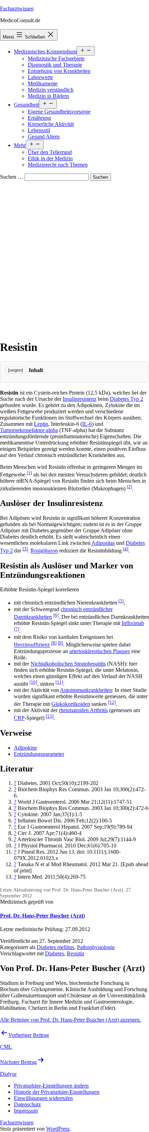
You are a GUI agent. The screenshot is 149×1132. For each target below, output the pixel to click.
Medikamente (43, 83)
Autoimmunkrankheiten (86, 690)
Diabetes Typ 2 (126, 399)
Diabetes (54, 953)
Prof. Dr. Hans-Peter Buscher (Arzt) (42, 916)
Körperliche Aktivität (51, 124)
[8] (53, 642)
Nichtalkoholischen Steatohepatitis (68, 664)
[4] (125, 548)
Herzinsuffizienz (32, 645)
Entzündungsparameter (39, 754)
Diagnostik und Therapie (55, 65)
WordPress (58, 1129)
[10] (33, 682)
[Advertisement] (74, 258)
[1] (29, 472)
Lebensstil (39, 130)
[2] (129, 486)
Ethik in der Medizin (50, 158)
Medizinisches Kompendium (45, 51)
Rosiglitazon (44, 551)
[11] (59, 682)
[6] (56, 615)
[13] (49, 716)
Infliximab (133, 623)
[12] (112, 702)
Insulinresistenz (79, 399)
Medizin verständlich (50, 90)
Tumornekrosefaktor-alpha (29, 430)
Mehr (20, 145)
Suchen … (11, 177)
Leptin (41, 424)
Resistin (75, 953)
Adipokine (25, 748)
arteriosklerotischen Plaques (99, 651)
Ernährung (39, 118)
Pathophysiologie (96, 947)
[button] (51, 1086)
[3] (25, 548)
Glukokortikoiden (70, 704)
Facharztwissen (17, 8)
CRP (19, 718)
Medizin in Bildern (48, 96)
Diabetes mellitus (55, 947)
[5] (121, 600)
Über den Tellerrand (50, 152)
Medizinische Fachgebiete (56, 58)
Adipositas (103, 543)
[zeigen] (15, 370)
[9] (60, 642)
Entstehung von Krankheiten (59, 71)
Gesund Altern (44, 137)
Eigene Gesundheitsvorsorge (59, 112)
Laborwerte (40, 77)
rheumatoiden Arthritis (83, 710)
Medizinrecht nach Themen (58, 165)
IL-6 (87, 424)
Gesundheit (26, 105)
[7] (16, 629)
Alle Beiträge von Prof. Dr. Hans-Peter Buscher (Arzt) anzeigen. (70, 1020)
